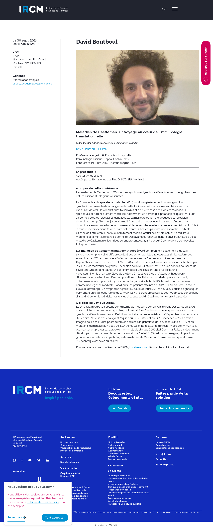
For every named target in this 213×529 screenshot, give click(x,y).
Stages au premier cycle (73, 490)
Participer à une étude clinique (124, 504)
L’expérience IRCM (70, 473)
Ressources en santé (119, 489)
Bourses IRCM (67, 476)
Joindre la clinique (117, 501)
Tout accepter (55, 517)
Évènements (169, 27)
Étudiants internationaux (73, 498)
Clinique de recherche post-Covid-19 (128, 487)
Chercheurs (66, 445)
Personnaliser (16, 517)
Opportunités (163, 445)
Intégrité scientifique (71, 450)
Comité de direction (118, 453)
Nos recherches (69, 442)
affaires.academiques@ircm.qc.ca (32, 83)
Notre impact (115, 445)
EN (164, 9)
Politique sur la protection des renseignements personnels (124, 512)
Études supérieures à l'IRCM (75, 487)
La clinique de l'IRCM (119, 475)
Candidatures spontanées (170, 448)
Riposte (196, 512)
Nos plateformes (69, 462)
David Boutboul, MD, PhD (91, 149)
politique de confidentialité (43, 502)
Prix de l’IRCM (115, 456)
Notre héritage (116, 448)
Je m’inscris (119, 408)
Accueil (156, 27)
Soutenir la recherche (174, 408)
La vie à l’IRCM (163, 442)
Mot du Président (117, 442)
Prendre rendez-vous (119, 498)
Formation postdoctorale (74, 493)
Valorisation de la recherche (75, 448)
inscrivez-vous (138, 347)
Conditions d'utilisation (163, 512)
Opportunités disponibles (74, 496)
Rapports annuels (117, 459)
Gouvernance (115, 450)
